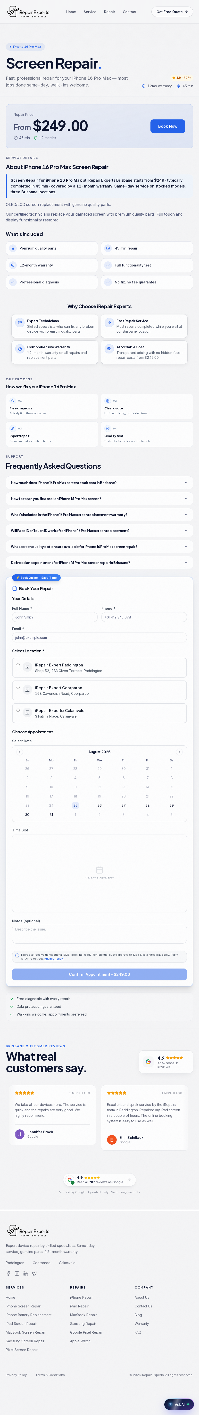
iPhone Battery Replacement (28, 1315)
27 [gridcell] (124, 805)
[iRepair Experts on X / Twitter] (34, 1273)
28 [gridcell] (148, 805)
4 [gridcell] (148, 815)
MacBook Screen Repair (25, 1332)
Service (90, 12)
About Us (142, 1297)
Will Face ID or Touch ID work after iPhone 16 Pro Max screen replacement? (70, 530)
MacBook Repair (83, 1315)
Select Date (22, 741)
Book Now (167, 126)
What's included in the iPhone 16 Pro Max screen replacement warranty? (69, 514)
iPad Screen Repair (21, 1323)
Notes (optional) (26, 921)
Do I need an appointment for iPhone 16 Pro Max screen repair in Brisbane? (70, 562)
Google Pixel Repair (86, 1332)
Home (71, 12)
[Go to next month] (179, 752)
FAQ (138, 1332)
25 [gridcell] (75, 805)
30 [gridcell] (27, 815)
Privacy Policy (53, 958)
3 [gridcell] (123, 815)
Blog (138, 1315)
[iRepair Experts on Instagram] (17, 1273)
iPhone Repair (81, 1297)
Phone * (108, 608)
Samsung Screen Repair (25, 1341)
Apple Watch (80, 1341)
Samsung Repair (83, 1323)
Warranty (142, 1323)
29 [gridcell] (172, 805)
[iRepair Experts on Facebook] (8, 1273)
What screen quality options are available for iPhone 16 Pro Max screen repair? (74, 546)
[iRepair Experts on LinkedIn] (25, 1273)
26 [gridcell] (100, 805)
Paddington (15, 1263)
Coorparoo (41, 1263)
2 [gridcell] (99, 815)
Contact (129, 12)
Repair (109, 12)
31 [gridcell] (51, 815)
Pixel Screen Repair (22, 1350)
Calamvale (67, 1263)
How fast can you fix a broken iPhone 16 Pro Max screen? (56, 498)
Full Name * (22, 608)
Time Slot (20, 830)
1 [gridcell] (75, 815)
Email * (18, 629)
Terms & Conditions (50, 1375)
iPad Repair (79, 1306)
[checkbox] (17, 955)
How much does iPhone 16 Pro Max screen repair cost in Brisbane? (64, 482)
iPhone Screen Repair (23, 1306)
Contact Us (143, 1306)
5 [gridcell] (172, 815)
